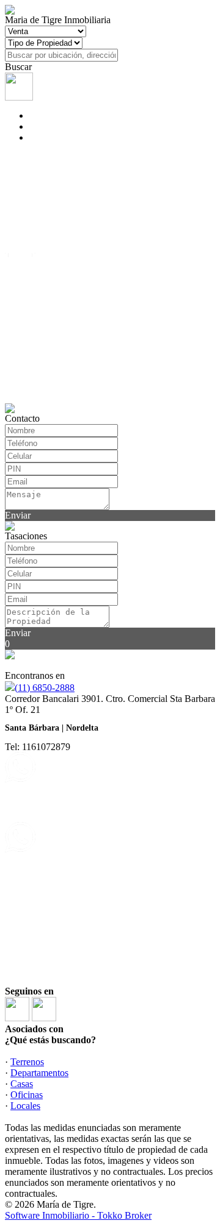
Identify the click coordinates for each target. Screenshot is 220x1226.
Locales (25, 1105)
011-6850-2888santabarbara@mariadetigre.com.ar (72, 784)
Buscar (18, 67)
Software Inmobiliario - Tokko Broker (78, 1215)
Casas (21, 1084)
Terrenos (27, 1062)
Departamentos (39, 1073)
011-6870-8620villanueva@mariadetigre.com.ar (67, 854)
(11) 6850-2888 (45, 687)
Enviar (18, 515)
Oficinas (26, 1095)
